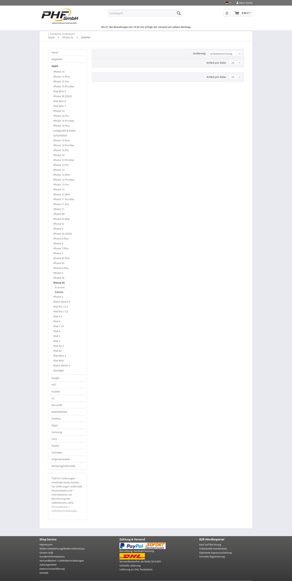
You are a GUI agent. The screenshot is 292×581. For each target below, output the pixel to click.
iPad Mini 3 (59, 355)
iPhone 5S (59, 282)
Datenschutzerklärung (52, 568)
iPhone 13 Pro (61, 165)
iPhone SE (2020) (62, 233)
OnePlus (56, 418)
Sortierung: (199, 53)
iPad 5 (56, 336)
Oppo (55, 425)
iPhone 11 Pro (61, 204)
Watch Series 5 (61, 365)
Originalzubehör (61, 459)
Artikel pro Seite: (216, 62)
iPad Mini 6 (59, 101)
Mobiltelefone (59, 411)
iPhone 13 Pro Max (63, 160)
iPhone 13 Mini (61, 174)
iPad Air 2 (58, 345)
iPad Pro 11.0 (60, 311)
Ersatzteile (60, 287)
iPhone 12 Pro (61, 184)
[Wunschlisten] (226, 13)
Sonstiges (58, 370)
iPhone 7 (58, 253)
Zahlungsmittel (48, 564)
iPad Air (57, 350)
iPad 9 (56, 321)
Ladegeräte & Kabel (64, 130)
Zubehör (59, 292)
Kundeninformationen (52, 556)
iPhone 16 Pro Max (63, 120)
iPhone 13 (58, 169)
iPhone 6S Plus (61, 258)
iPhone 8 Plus (60, 238)
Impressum (46, 544)
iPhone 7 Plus (60, 248)
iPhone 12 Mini (61, 194)
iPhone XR (59, 214)
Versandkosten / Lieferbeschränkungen (62, 560)
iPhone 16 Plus (61, 125)
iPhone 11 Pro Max (63, 199)
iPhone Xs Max (61, 219)
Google (55, 378)
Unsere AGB (46, 552)
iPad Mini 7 (59, 106)
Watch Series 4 (61, 301)
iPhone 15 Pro (61, 81)
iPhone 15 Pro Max (63, 86)
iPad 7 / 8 (58, 326)
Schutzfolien (60, 135)
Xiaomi (55, 445)
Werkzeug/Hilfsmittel (63, 466)
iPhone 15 (58, 71)
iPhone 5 (58, 296)
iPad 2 (56, 341)
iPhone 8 (58, 243)
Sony (54, 439)
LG (53, 398)
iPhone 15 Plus (61, 76)
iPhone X (58, 228)
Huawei (56, 391)
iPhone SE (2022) (62, 96)
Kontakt (44, 572)
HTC (54, 384)
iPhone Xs (58, 223)
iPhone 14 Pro (61, 150)
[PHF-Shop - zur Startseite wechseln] (59, 16)
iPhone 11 (58, 209)
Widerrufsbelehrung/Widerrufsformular (62, 548)
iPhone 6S (58, 263)
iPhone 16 (58, 111)
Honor (55, 52)
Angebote (57, 59)
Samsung (57, 432)
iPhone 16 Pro (61, 115)
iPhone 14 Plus (61, 140)
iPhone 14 (58, 155)
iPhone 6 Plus (60, 268)
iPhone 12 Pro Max (63, 179)
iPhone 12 (58, 189)
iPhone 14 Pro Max (63, 145)
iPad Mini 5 (59, 91)
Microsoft (57, 405)
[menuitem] (243, 3)
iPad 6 (56, 331)
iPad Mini (58, 360)
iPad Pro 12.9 (60, 306)
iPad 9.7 (57, 316)
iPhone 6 (58, 273)
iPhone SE (58, 277)
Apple (55, 66)
